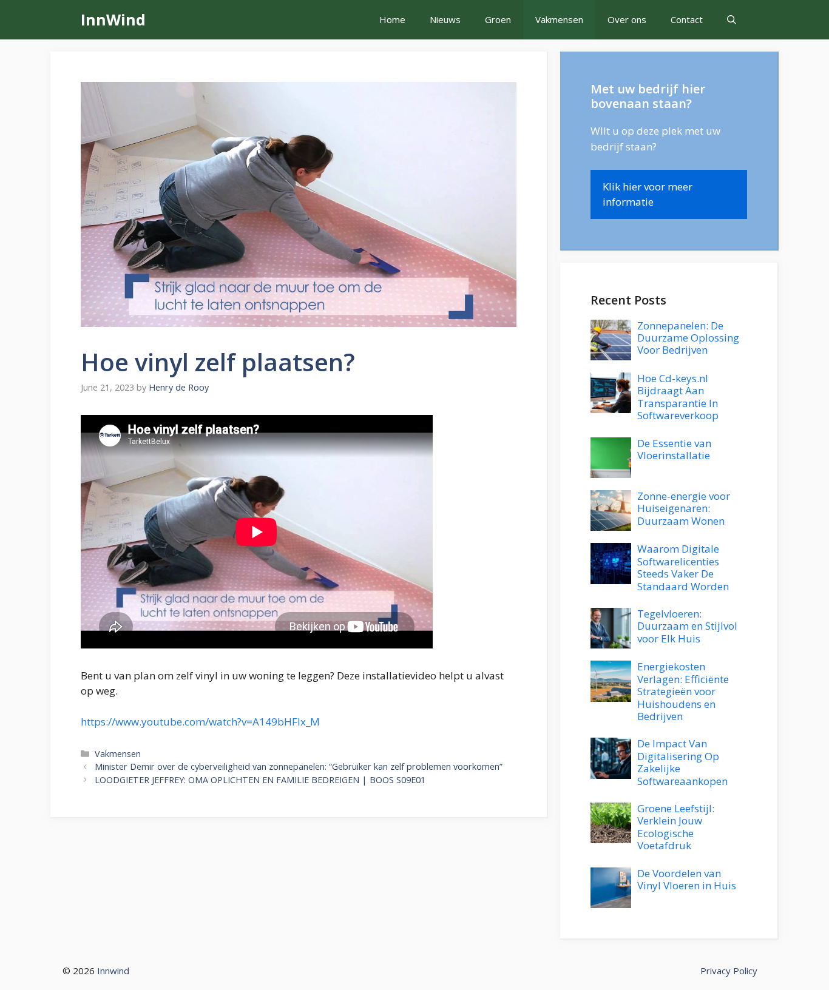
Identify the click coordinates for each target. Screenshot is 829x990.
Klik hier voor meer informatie (647, 194)
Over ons (626, 19)
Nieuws (445, 19)
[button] (731, 19)
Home (392, 19)
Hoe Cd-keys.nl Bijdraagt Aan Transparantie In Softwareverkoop (678, 396)
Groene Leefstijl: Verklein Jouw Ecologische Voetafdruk (675, 826)
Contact (687, 19)
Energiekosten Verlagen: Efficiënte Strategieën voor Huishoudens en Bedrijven (683, 691)
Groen (498, 19)
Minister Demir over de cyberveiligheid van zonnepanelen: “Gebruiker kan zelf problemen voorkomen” (298, 766)
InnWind (113, 19)
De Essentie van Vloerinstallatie (674, 449)
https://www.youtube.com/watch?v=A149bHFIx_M (200, 722)
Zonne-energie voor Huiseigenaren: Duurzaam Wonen (683, 508)
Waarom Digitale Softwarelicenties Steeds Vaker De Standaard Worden (683, 567)
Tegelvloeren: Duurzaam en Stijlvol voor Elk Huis (687, 626)
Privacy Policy (728, 971)
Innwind (113, 971)
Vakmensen (559, 19)
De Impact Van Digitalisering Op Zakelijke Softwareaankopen (682, 761)
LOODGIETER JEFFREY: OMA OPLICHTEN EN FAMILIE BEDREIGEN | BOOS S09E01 (260, 780)
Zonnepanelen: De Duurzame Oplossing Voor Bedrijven (688, 337)
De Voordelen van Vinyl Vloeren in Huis (686, 879)
